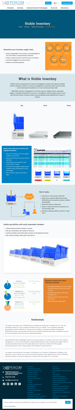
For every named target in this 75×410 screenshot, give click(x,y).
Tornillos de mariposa (34, 390)
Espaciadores (31, 386)
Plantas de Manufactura (59, 378)
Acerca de (54, 8)
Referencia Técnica (58, 390)
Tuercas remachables (34, 394)
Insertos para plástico (34, 378)
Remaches (30, 392)
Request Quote (67, 3)
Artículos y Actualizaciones (60, 386)
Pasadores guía (32, 376)
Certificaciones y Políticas (60, 388)
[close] (57, 163)
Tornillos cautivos (32, 372)
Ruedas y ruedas (32, 374)
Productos (10, 8)
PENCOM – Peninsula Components (13, 3)
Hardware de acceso (33, 368)
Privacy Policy (12, 406)
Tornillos (30, 382)
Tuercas (29, 380)
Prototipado (56, 374)
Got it (67, 402)
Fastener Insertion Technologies (37, 8)
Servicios (20, 8)
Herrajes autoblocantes (34, 384)
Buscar (48, 3)
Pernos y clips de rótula (34, 370)
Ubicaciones (65, 8)
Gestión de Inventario (59, 380)
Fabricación (56, 368)
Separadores (31, 388)
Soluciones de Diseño (59, 376)
